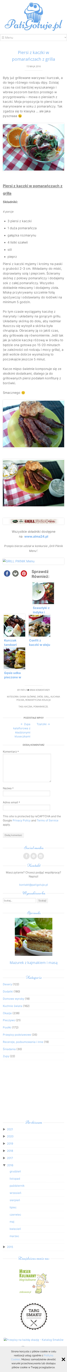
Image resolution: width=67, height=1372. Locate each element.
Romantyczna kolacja (38, 699)
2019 (10, 1143)
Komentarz (11, 751)
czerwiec (15, 1214)
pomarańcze (40, 706)
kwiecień (15, 1229)
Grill (46, 696)
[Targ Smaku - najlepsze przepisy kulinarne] (34, 1331)
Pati (23, 690)
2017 (10, 1158)
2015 (10, 1247)
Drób (40, 696)
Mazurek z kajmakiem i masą (34, 962)
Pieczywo (9, 1020)
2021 (10, 1129)
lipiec (13, 1207)
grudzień (15, 1171)
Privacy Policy (22, 820)
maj (12, 1221)
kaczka (28, 706)
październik (17, 1185)
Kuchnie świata (12, 1006)
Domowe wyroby (13, 998)
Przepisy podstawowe (17, 1034)
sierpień (15, 1200)
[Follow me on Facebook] (26, 856)
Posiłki (7, 1027)
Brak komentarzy (39, 690)
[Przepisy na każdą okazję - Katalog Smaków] (33, 1339)
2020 (10, 1136)
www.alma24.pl (36, 536)
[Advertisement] (33, 1091)
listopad (15, 1178)
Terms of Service (47, 820)
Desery (7, 984)
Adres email (11, 802)
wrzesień (15, 1193)
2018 (10, 1151)
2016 (10, 1165)
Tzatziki (43, 724)
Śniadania (9, 1049)
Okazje (7, 1013)
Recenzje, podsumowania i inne (23, 1042)
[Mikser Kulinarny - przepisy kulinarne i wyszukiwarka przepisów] (34, 1293)
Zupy (6, 1056)
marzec (14, 1236)
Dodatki (8, 991)
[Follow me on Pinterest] (33, 856)
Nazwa (8, 788)
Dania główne (28, 696)
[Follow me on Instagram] (41, 856)
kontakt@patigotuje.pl (33, 884)
